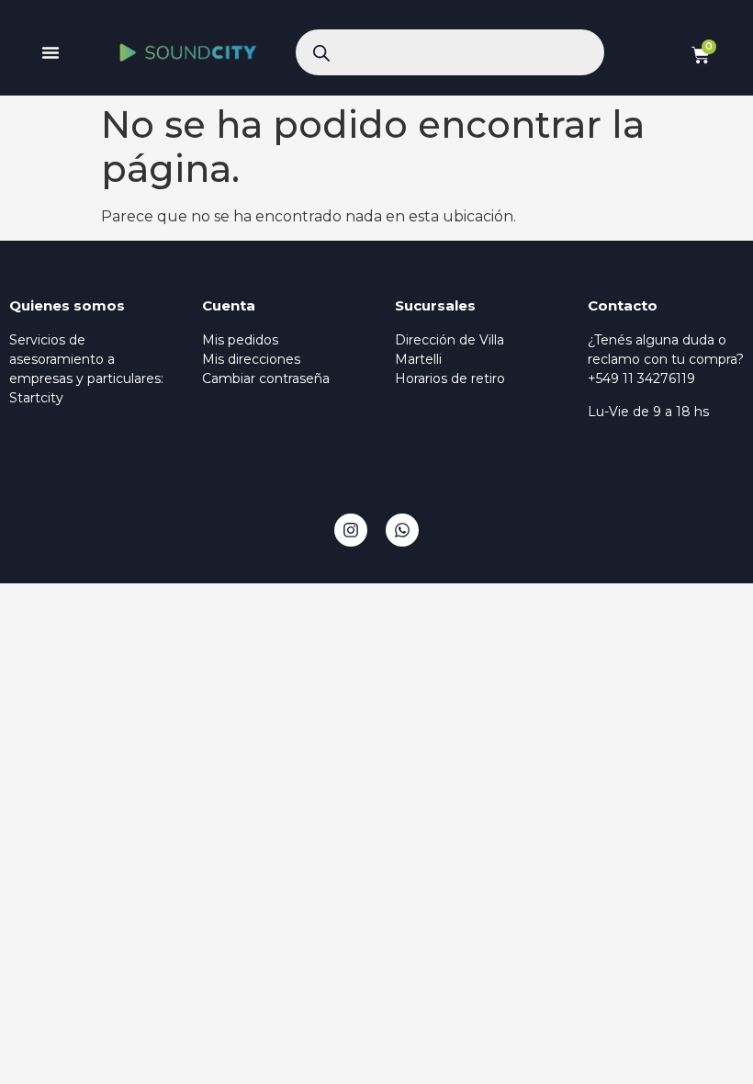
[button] (50, 52)
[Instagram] (350, 530)
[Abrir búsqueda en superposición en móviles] (450, 52)
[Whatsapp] (402, 530)
